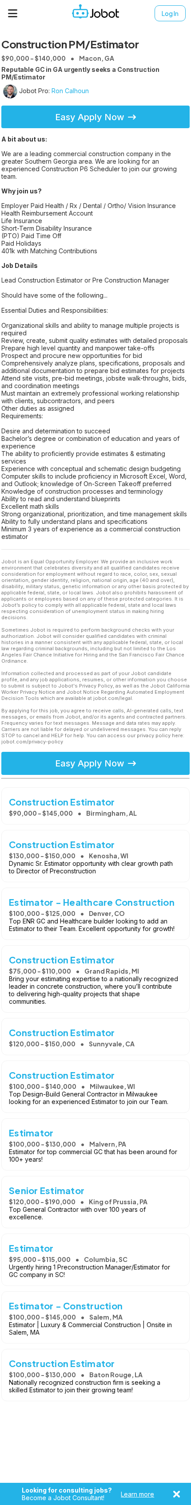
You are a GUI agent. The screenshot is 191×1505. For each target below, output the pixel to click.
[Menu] (12, 13)
